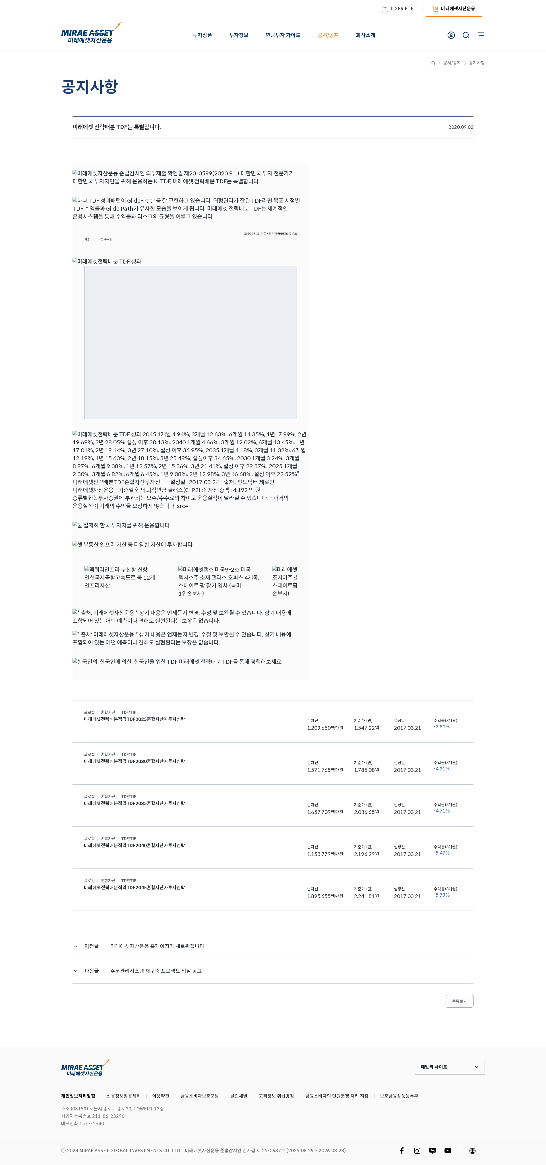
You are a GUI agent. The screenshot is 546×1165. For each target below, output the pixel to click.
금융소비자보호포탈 (200, 1096)
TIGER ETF (401, 9)
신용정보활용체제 (124, 1096)
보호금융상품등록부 (399, 1096)
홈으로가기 (432, 63)
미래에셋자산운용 (458, 9)
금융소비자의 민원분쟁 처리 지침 (337, 1096)
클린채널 (238, 1096)
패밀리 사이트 (434, 1067)
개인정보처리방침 (78, 1096)
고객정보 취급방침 (276, 1096)
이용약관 (160, 1096)
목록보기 (459, 1001)
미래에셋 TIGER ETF (85, 1067)
